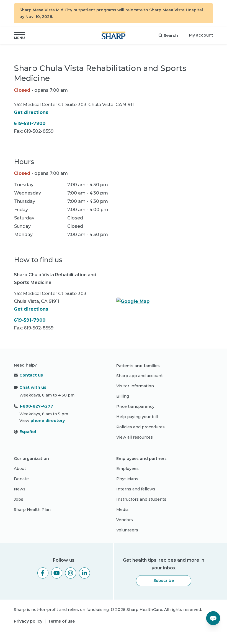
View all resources (134, 437)
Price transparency (135, 406)
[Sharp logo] (113, 35)
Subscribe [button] (163, 580)
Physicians (127, 478)
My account (201, 35)
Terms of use (61, 621)
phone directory (47, 420)
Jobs (18, 499)
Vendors (124, 519)
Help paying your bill (137, 416)
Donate (21, 478)
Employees (127, 468)
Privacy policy (28, 621)
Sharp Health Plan (32, 509)
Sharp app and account (139, 375)
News (19, 489)
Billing (122, 396)
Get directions (31, 112)
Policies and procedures (140, 426)
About (20, 468)
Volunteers (127, 530)
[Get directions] (164, 301)
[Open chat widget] (213, 618)
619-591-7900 (29, 123)
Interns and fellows (135, 489)
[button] (19, 35)
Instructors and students (141, 499)
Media (122, 509)
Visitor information (135, 385)
